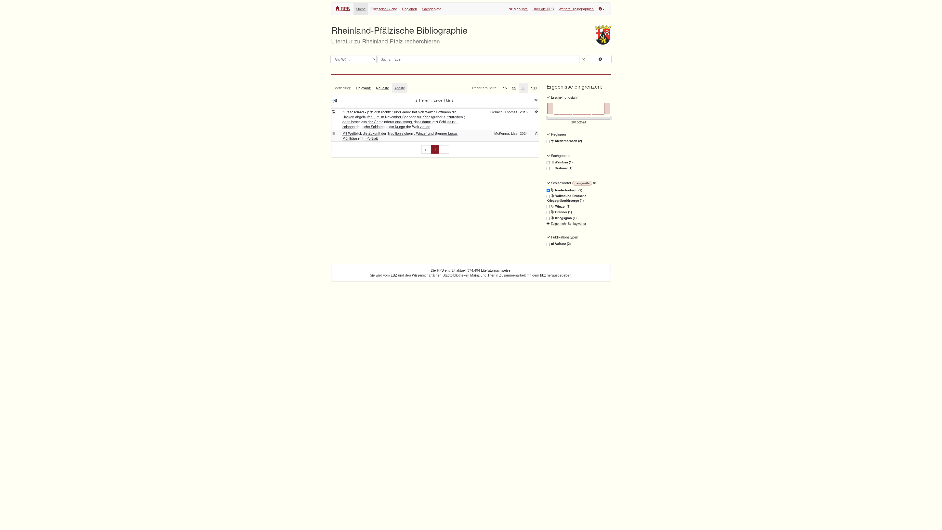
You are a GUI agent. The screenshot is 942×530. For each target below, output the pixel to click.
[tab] (342, 88)
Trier (491, 275)
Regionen (409, 8)
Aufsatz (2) (562, 243)
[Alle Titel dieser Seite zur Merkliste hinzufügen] (536, 100)
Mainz (475, 275)
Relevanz (363, 87)
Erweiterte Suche (384, 8)
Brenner (563, 212)
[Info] (601, 9)
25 (514, 87)
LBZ (394, 275)
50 (523, 87)
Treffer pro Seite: (484, 87)
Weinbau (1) (563, 162)
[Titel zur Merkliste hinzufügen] (536, 111)
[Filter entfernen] (594, 182)
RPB (345, 8)
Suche (361, 8)
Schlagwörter (561, 182)
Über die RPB (543, 8)
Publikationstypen (564, 237)
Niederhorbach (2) (568, 141)
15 (505, 87)
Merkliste (520, 8)
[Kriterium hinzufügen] (600, 59)
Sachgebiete (431, 8)
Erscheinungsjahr (564, 97)
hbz (543, 275)
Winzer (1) (562, 206)
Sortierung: (342, 87)
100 (534, 87)
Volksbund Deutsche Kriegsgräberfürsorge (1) (566, 198)
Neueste (382, 87)
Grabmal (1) (563, 168)
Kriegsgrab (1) (565, 218)
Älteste (399, 87)
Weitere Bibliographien (576, 8)
